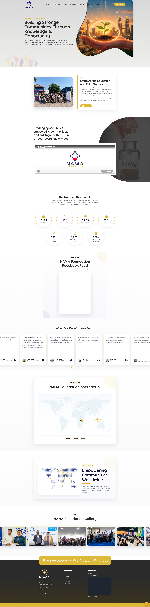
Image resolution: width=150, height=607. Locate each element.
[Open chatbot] (147, 604)
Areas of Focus (57, 4)
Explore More (87, 105)
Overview (67, 576)
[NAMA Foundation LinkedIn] (43, 593)
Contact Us (67, 583)
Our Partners (73, 4)
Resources (89, 4)
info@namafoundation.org (85, 561)
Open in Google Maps (92, 596)
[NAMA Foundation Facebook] (40, 593)
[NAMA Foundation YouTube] (46, 593)
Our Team (67, 579)
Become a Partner (120, 4)
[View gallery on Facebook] (24, 544)
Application (81, 4)
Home (66, 574)
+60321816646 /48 (103, 561)
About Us (48, 4)
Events (65, 4)
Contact (97, 4)
